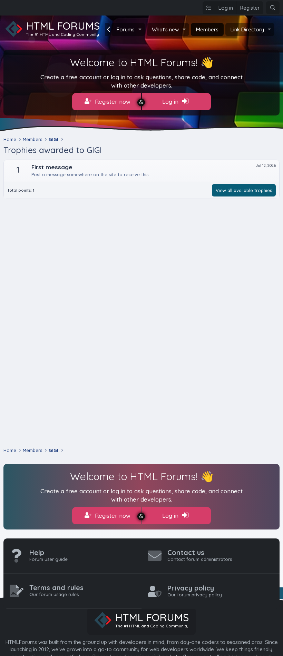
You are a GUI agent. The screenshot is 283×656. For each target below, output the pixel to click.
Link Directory (247, 29)
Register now (111, 101)
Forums (126, 29)
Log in (171, 101)
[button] (140, 29)
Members (207, 29)
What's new (165, 29)
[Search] (273, 7)
